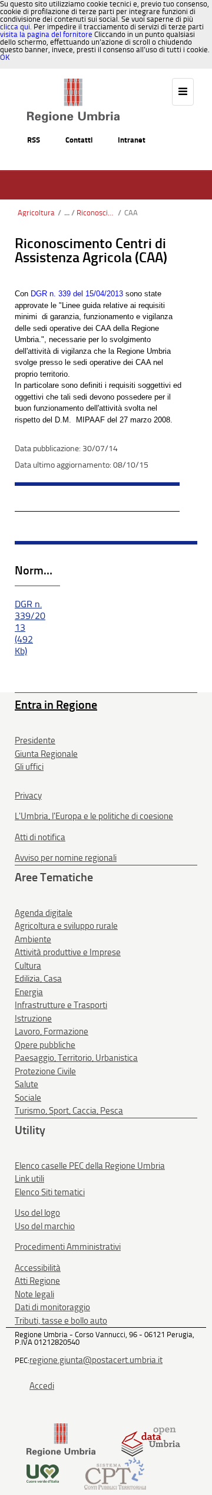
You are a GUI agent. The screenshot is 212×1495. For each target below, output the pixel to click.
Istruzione (33, 1018)
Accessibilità (38, 1268)
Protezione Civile (45, 1071)
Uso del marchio (45, 1226)
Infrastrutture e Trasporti (61, 1005)
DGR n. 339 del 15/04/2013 (77, 293)
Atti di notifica (40, 837)
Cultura (28, 965)
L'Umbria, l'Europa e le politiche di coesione (94, 816)
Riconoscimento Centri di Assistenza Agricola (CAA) (96, 213)
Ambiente (33, 939)
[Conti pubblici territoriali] (115, 1473)
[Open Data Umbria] (150, 1439)
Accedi (41, 1386)
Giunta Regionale (46, 754)
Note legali (34, 1294)
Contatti (78, 140)
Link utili (29, 1178)
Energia (29, 992)
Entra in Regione (56, 705)
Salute (26, 1084)
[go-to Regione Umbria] (73, 84)
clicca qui (15, 26)
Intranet (131, 140)
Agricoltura (36, 213)
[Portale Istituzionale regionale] (60, 1439)
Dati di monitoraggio (52, 1307)
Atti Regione (37, 1281)
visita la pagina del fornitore (46, 34)
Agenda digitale (43, 913)
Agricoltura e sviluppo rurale (66, 926)
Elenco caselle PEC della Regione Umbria (90, 1166)
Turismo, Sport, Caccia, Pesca (69, 1110)
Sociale (28, 1097)
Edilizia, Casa (38, 978)
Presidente (35, 740)
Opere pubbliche (45, 1045)
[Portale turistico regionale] (42, 1473)
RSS (33, 140)
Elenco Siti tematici (50, 1192)
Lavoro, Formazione (51, 1031)
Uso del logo (37, 1213)
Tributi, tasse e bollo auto (61, 1320)
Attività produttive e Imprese (68, 952)
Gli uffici (29, 767)
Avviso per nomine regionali (66, 858)
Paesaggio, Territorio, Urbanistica (76, 1058)
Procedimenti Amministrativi (68, 1247)
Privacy (28, 795)
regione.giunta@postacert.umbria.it (96, 1360)
